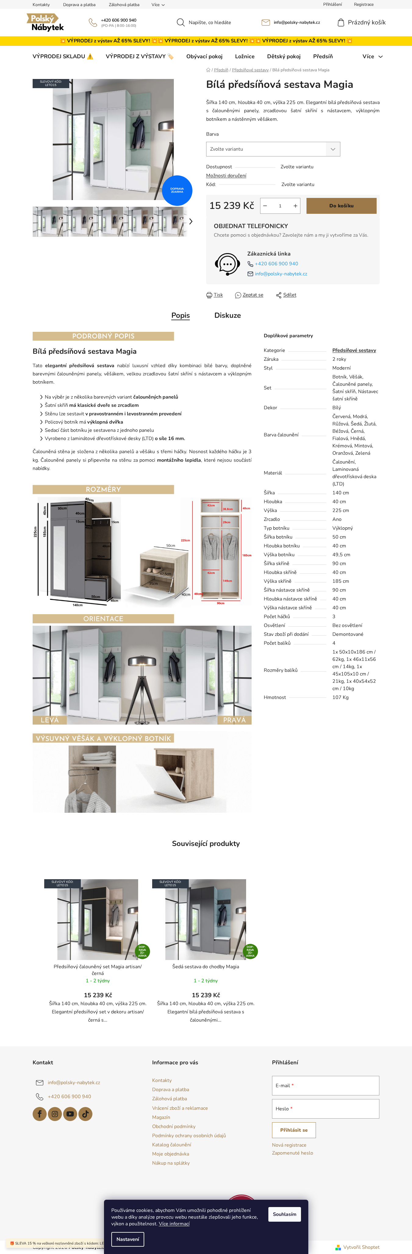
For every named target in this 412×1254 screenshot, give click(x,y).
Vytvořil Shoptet (361, 1247)
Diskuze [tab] (227, 315)
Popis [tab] (180, 315)
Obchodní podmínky (173, 1126)
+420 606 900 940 (118, 20)
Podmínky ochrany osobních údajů (189, 1135)
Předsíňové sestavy (354, 350)
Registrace (364, 4)
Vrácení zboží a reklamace (180, 1108)
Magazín (161, 1117)
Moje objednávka (170, 1154)
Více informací (174, 1223)
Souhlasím (284, 1214)
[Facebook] (40, 1114)
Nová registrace (289, 1145)
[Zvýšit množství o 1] (295, 205)
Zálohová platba (124, 5)
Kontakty (41, 5)
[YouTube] (70, 1114)
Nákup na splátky (171, 1163)
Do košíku (341, 205)
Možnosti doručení (226, 175)
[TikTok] (85, 1114)
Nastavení (127, 1239)
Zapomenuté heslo (292, 1153)
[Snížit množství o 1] (265, 205)
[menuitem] (63, 56)
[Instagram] (55, 1114)
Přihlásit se (294, 1130)
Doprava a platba (79, 5)
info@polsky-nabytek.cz (297, 22)
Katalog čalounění (171, 1144)
